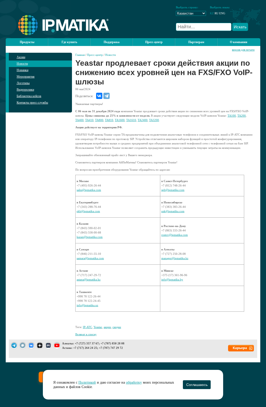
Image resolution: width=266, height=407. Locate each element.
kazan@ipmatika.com (90, 236)
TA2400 (143, 120)
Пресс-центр (95, 54)
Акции (21, 57)
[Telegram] (106, 96)
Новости (22, 63)
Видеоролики (25, 89)
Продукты (27, 42)
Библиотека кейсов (29, 96)
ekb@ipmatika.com (88, 211)
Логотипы (23, 83)
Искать (240, 27)
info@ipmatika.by (172, 279)
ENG (222, 13)
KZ (212, 13)
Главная (80, 54)
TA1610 (131, 120)
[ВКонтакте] (99, 96)
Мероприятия (26, 76)
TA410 (89, 120)
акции (107, 327)
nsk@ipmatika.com (172, 211)
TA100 (232, 115)
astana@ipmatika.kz (89, 279)
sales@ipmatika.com (89, 189)
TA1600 (120, 120)
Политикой (87, 382)
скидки (116, 327)
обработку (134, 382)
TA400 (79, 120)
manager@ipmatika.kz (174, 258)
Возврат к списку (86, 334)
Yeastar (98, 327)
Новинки (22, 70)
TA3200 (154, 120)
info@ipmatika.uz (87, 305)
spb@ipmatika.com (172, 189)
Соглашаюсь (196, 385)
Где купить (69, 42)
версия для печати (243, 49)
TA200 (241, 115)
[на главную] (57, 34)
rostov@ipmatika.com (174, 234)
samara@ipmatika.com (90, 258)
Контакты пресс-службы (32, 102)
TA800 (99, 120)
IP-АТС (87, 327)
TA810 (109, 120)
